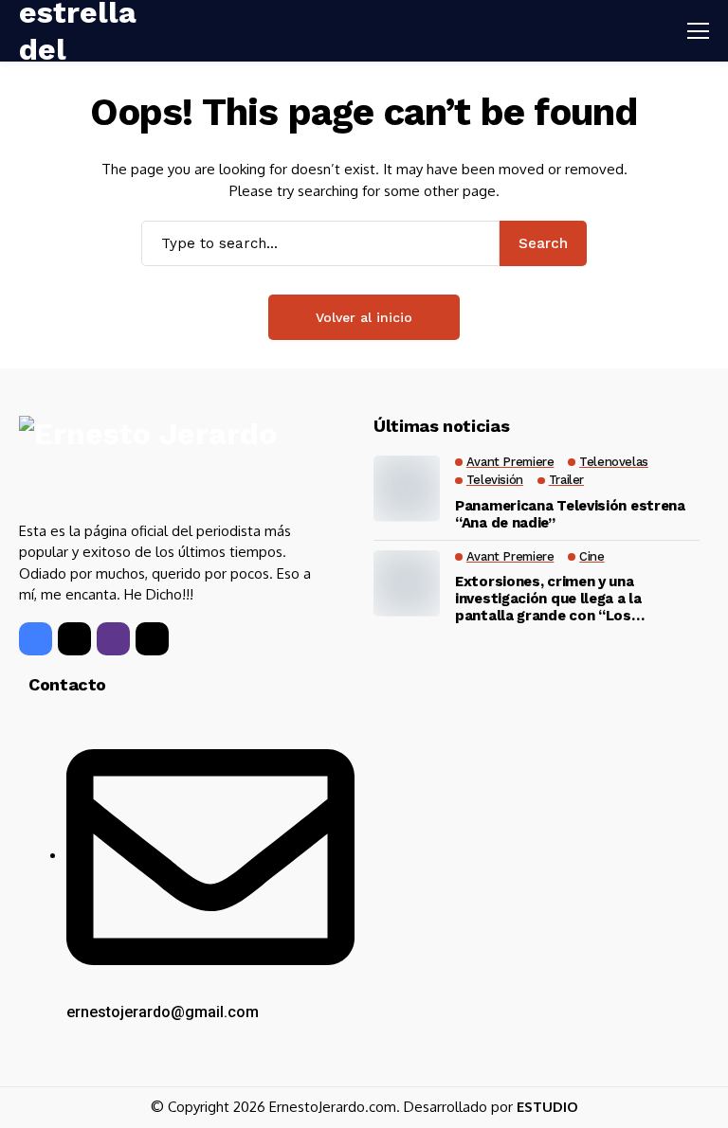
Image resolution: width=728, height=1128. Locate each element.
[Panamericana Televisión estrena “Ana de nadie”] (406, 489)
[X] (74, 638)
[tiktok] (152, 638)
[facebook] (35, 638)
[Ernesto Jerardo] (159, 461)
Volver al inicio (364, 317)
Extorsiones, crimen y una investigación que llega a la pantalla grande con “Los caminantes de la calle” (548, 598)
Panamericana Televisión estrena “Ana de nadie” (570, 514)
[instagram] (113, 638)
